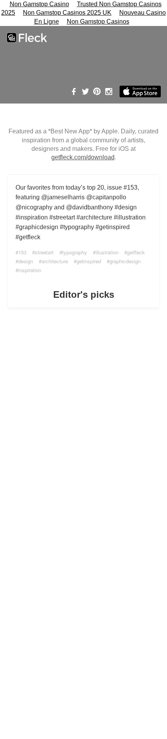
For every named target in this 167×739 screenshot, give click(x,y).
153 (22, 252)
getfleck (136, 252)
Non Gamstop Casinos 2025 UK (67, 12)
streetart (44, 252)
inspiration (29, 270)
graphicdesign (125, 261)
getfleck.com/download (83, 157)
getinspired (89, 261)
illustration (107, 252)
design (25, 261)
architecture (55, 261)
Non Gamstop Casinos (98, 21)
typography (74, 252)
